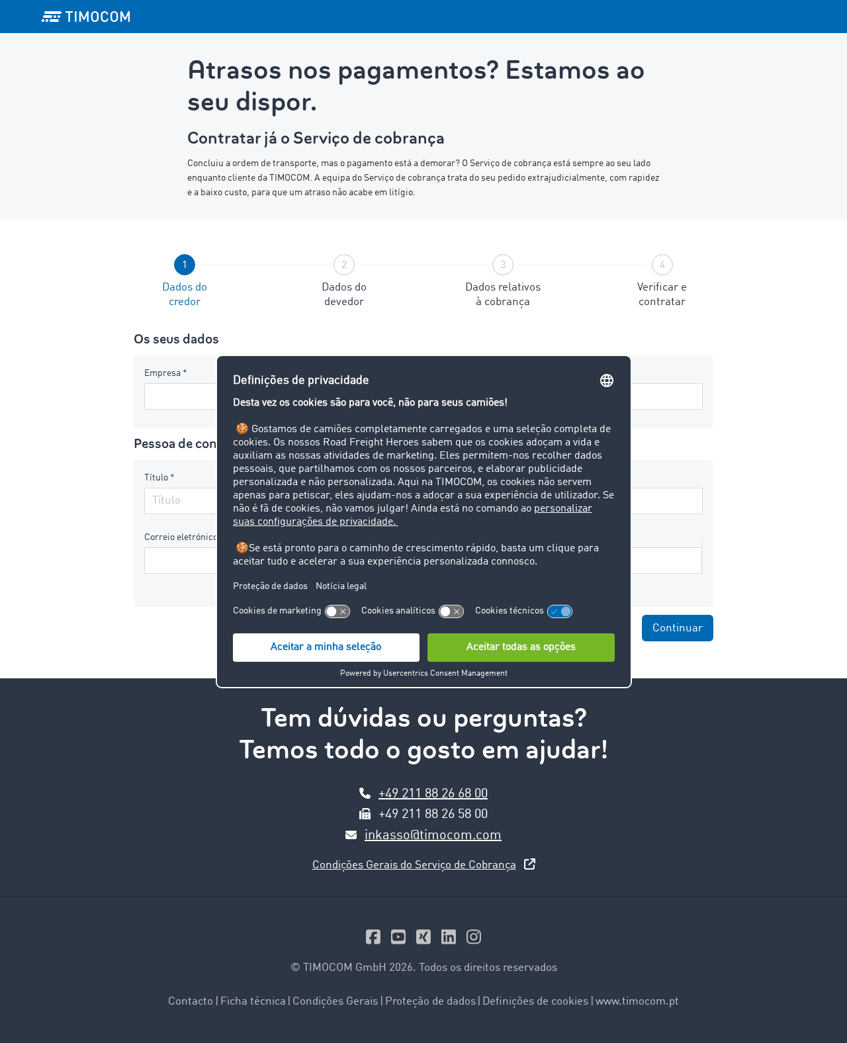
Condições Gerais (335, 1001)
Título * (159, 477)
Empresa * (165, 373)
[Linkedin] (448, 940)
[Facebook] (373, 940)
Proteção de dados (430, 1001)
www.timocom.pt (637, 1001)
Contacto (190, 1001)
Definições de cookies (535, 1001)
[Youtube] (398, 940)
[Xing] (423, 940)
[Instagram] (473, 940)
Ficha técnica (253, 1001)
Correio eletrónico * (184, 537)
